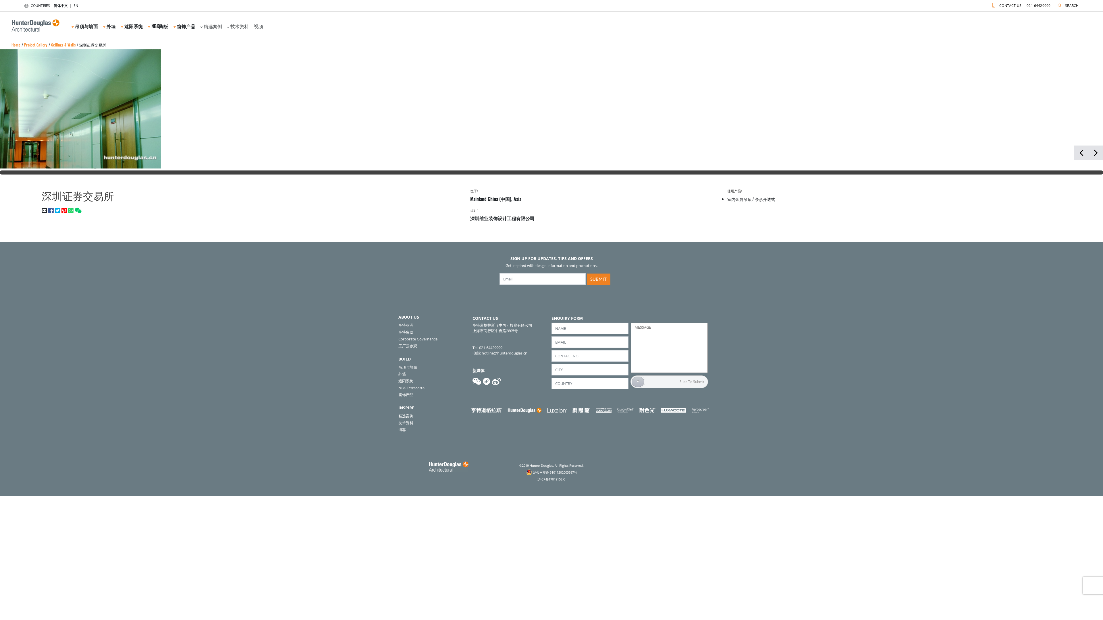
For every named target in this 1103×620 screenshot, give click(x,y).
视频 (258, 26)
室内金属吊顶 (739, 199)
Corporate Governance (417, 339)
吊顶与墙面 (407, 367)
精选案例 (213, 26)
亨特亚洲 (405, 325)
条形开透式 (765, 199)
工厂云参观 (407, 345)
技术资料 (239, 26)
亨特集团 (405, 332)
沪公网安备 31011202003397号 (555, 472)
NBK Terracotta (411, 387)
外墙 (402, 374)
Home (16, 45)
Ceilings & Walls (63, 45)
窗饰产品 (405, 394)
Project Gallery (36, 45)
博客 (402, 429)
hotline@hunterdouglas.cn (504, 353)
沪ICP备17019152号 (551, 479)
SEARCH (1072, 5)
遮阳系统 (405, 380)
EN (76, 5)
